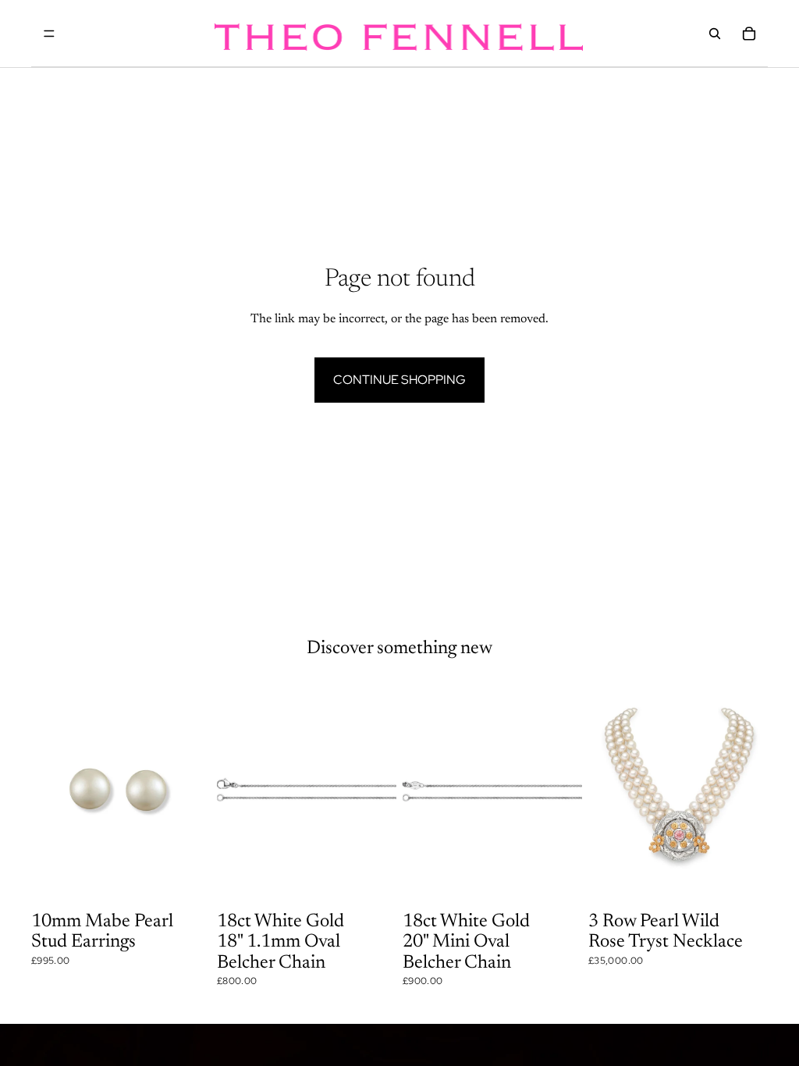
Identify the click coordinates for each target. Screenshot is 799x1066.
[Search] (715, 33)
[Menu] (49, 34)
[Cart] (749, 33)
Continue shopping (399, 379)
